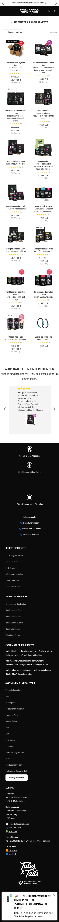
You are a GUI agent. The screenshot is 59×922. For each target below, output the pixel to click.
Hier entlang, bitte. (25, 674)
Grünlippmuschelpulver (14, 574)
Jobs (7, 727)
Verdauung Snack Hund (14, 555)
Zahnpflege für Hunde (13, 635)
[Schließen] (54, 895)
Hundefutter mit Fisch (13, 610)
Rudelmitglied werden (13, 765)
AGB (7, 734)
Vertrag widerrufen (16, 777)
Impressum (9, 746)
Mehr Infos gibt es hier (32, 655)
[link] (29, 450)
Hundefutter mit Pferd (13, 616)
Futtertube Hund (11, 562)
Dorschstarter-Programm (14, 709)
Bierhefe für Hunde (12, 587)
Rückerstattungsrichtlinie (14, 752)
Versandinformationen (14, 690)
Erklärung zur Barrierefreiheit (16, 771)
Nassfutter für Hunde (31, 534)
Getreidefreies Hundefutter (15, 604)
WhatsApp (13, 831)
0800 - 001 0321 (15, 827)
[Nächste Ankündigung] (56, 3)
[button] (3, 11)
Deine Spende (10, 702)
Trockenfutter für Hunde (31, 528)
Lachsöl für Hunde (12, 580)
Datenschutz (10, 740)
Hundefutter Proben (31, 523)
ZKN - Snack (10, 568)
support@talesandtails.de (19, 824)
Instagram (13, 850)
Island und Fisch (11, 715)
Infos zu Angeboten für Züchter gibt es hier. (31, 664)
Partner (8, 759)
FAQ (7, 696)
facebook (12, 854)
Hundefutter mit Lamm (14, 623)
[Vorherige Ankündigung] (3, 3)
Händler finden (11, 721)
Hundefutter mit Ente (13, 629)
